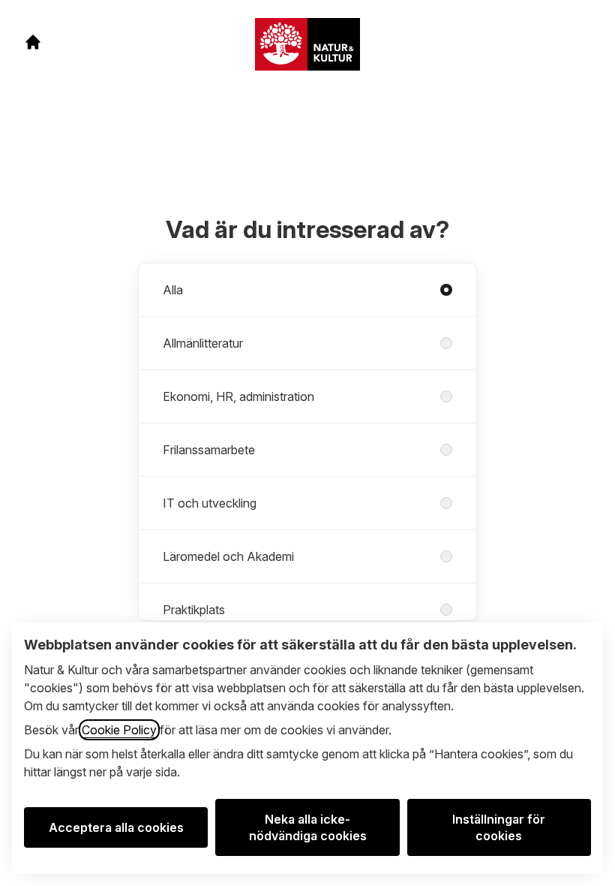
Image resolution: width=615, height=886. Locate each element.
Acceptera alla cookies (116, 827)
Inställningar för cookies (498, 827)
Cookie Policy (119, 729)
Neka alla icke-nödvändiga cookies (308, 827)
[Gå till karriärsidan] (33, 42)
